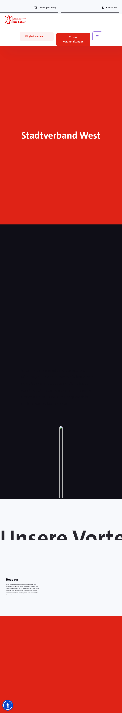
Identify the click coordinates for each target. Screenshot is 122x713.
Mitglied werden (34, 36)
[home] (15, 19)
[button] (97, 36)
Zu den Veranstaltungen (73, 39)
